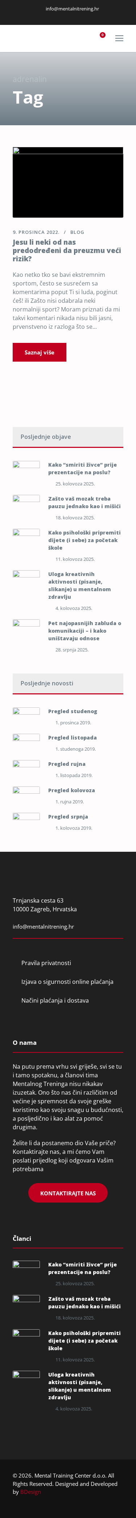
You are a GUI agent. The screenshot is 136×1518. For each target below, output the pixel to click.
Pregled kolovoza (71, 790)
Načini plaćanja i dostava (55, 1000)
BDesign (30, 1491)
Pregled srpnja (68, 816)
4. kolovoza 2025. (73, 608)
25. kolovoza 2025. (75, 483)
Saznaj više (39, 352)
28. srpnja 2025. (71, 649)
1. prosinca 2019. (73, 722)
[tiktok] (86, 16)
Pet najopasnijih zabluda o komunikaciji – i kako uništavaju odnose (84, 631)
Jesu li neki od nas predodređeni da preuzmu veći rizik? (67, 250)
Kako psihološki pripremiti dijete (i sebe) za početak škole (84, 540)
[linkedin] (59, 16)
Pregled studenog (72, 711)
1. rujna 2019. (69, 801)
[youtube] (77, 16)
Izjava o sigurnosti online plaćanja (67, 982)
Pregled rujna (67, 763)
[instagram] (68, 16)
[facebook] (50, 16)
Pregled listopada (72, 737)
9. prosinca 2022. (36, 232)
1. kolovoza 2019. (73, 828)
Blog (77, 232)
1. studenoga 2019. (75, 749)
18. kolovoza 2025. (75, 517)
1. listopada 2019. (73, 775)
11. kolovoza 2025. (75, 559)
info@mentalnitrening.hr (72, 8)
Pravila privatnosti (46, 963)
